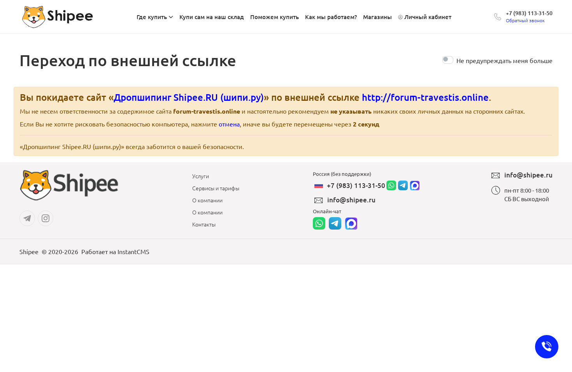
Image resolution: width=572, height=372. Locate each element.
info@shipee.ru (351, 199)
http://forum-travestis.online (425, 97)
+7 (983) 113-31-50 (529, 13)
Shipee (29, 251)
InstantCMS (133, 251)
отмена (229, 124)
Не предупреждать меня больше (504, 60)
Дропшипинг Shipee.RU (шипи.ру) (189, 97)
